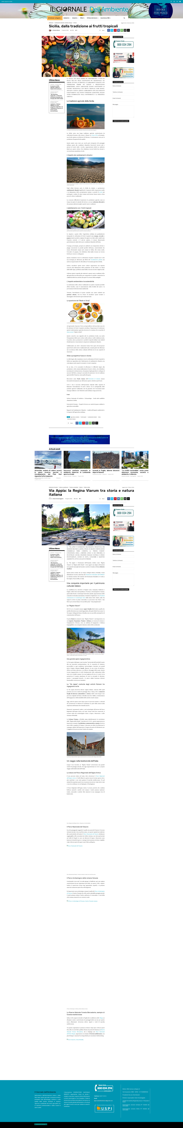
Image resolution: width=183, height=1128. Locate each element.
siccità (100, 192)
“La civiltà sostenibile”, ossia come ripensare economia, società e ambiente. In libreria (135, 472)
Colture (75, 22)
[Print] (125, 30)
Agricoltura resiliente (75, 417)
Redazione (58, 478)
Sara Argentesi (133, 476)
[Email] (128, 30)
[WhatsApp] (121, 30)
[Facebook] (171, 1)
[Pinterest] (115, 30)
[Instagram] (174, 1)
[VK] (118, 30)
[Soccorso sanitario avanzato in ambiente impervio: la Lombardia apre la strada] (77, 460)
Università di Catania (71, 419)
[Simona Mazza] (50, 30)
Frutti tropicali (83, 417)
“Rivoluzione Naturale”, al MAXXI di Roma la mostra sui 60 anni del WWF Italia (56, 96)
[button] (124, 18)
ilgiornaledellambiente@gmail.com (103, 1100)
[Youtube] (180, 1)
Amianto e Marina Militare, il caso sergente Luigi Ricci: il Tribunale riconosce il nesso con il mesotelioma (56, 107)
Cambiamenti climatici (97, 474)
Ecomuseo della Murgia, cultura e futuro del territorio (55, 87)
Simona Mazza (56, 30)
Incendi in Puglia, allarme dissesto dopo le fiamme (106, 471)
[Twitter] (177, 1)
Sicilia (99, 417)
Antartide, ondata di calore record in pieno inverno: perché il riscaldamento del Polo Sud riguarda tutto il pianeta (48, 473)
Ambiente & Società (54, 101)
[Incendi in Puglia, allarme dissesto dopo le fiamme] (106, 460)
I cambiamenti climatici (92, 417)
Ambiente (51, 22)
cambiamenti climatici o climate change (63, 22)
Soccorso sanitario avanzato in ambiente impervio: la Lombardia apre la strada (77, 472)
